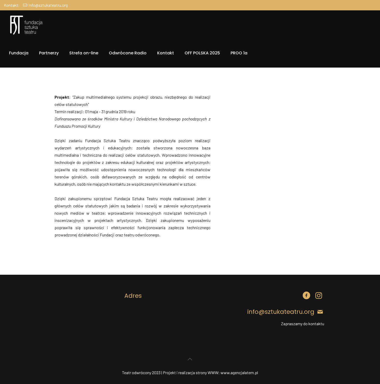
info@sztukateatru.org (48, 5)
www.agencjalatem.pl (239, 372)
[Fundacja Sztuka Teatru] (26, 24)
